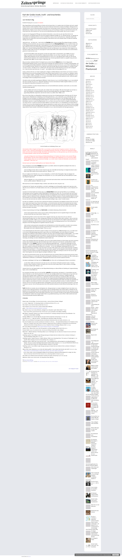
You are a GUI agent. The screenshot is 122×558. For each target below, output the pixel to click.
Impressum (56, 3)
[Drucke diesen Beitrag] (23, 360)
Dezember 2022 (89, 90)
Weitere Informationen (107, 554)
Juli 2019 (87, 120)
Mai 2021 (88, 103)
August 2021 (88, 101)
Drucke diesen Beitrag (28, 360)
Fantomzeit (88, 32)
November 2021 (89, 96)
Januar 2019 (88, 127)
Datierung (93, 58)
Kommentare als (90, 140)
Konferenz (95, 63)
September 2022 (89, 92)
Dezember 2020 (89, 107)
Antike (87, 45)
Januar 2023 (88, 89)
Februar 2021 (88, 106)
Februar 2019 (88, 126)
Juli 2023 (87, 86)
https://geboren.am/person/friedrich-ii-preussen (36, 308)
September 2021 (89, 99)
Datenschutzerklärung (67, 3)
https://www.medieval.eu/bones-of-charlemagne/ (48, 326)
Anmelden (88, 137)
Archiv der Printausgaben (91, 28)
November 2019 (89, 115)
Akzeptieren (115, 554)
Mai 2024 (88, 82)
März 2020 (88, 113)
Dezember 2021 (89, 95)
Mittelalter (48, 361)
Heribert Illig (39, 16)
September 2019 (89, 116)
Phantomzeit (30, 361)
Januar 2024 (88, 84)
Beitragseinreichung (94, 3)
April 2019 (88, 123)
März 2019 (88, 124)
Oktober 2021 (89, 98)
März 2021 (88, 104)
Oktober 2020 (89, 110)
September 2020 (89, 112)
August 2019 (88, 118)
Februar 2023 (88, 87)
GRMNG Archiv (89, 30)
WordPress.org (89, 142)
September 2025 (89, 79)
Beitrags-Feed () (90, 139)
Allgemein (88, 43)
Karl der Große (41, 361)
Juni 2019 (88, 121)
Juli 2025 (87, 81)
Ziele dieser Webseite (81, 3)
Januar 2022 (88, 93)
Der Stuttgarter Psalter (73, 368)
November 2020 (89, 109)
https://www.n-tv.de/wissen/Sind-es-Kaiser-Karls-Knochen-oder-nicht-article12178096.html (43, 350)
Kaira (29, 556)
